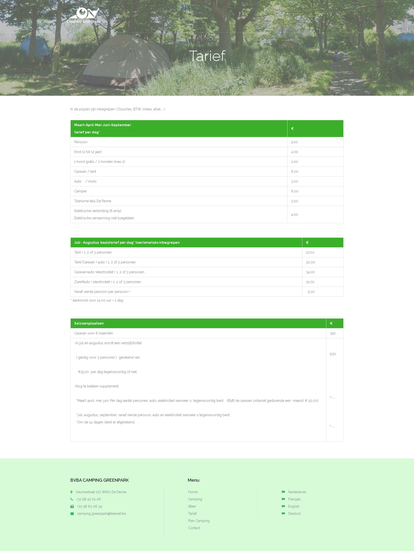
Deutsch (294, 513)
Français (294, 499)
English (293, 506)
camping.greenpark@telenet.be (101, 513)
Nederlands (297, 492)
